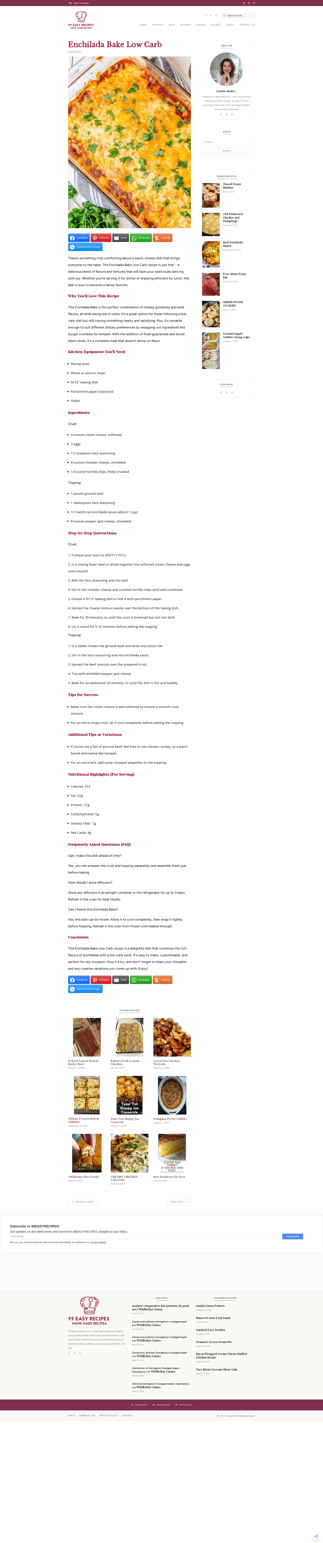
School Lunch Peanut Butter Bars (83, 1062)
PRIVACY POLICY (108, 1415)
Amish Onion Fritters (210, 1305)
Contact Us (247, 25)
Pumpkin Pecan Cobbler (170, 1118)
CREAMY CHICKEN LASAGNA (124, 1178)
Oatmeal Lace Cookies (210, 1329)
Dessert (186, 25)
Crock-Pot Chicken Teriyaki (166, 1062)
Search (226, 151)
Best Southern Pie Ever (169, 1176)
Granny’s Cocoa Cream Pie (213, 1342)
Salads (216, 25)
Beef (172, 25)
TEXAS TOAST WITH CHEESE (83, 1120)
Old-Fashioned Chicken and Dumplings (233, 218)
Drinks (201, 25)
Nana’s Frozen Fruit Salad (213, 1318)
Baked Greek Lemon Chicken (125, 1062)
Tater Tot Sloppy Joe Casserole (125, 1120)
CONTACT (127, 1415)
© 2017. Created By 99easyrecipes (236, 1415)
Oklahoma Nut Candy (83, 1176)
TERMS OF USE (87, 1415)
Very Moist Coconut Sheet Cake (216, 1369)
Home (143, 25)
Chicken (158, 25)
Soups (230, 25)
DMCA (71, 1415)
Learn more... (227, 91)
